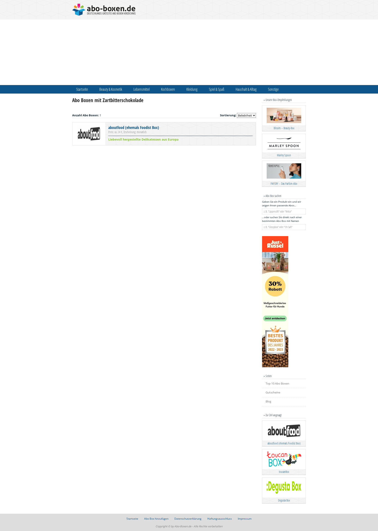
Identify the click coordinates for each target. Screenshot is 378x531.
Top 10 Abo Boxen (277, 383)
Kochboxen (168, 89)
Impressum (245, 519)
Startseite (82, 89)
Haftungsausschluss (219, 519)
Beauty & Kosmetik (110, 89)
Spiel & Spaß (216, 89)
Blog (268, 401)
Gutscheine (273, 392)
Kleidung (192, 89)
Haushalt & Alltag (246, 89)
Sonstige (273, 89)
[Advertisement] (189, 52)
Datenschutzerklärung (187, 519)
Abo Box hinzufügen (156, 519)
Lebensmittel (141, 89)
